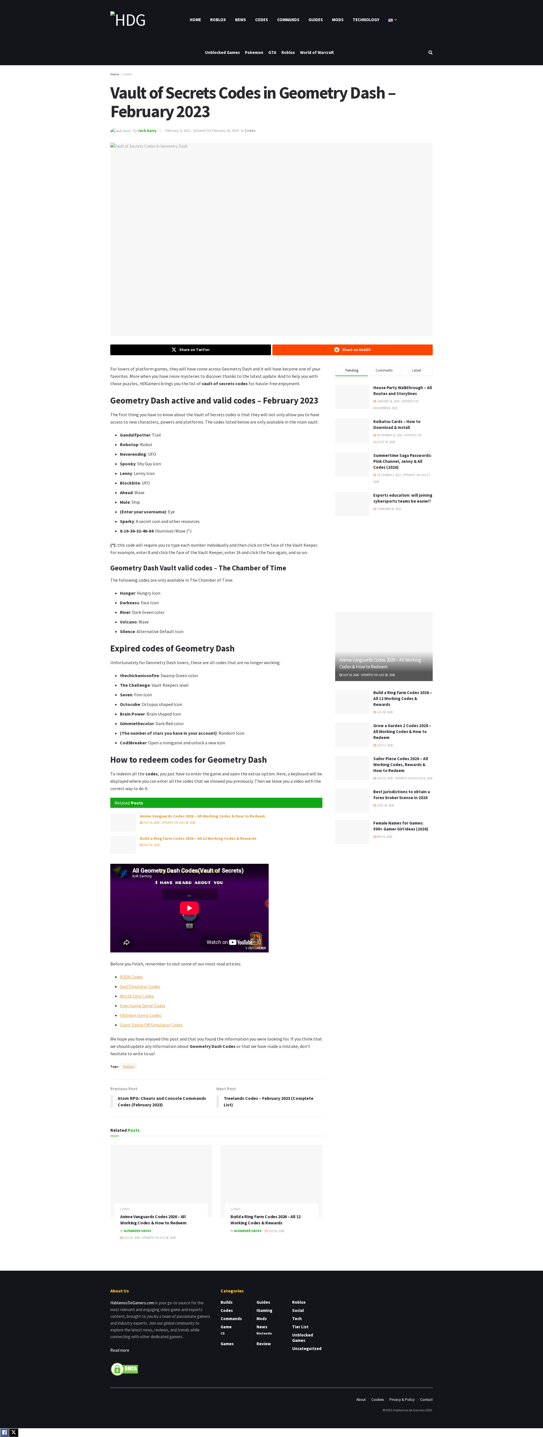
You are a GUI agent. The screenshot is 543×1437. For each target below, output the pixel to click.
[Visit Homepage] (127, 19)
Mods (338, 19)
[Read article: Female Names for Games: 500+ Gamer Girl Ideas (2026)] (352, 832)
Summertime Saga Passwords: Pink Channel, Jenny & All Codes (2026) (402, 461)
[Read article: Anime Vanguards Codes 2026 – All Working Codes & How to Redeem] (123, 823)
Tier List (300, 1326)
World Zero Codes (137, 996)
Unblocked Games (222, 52)
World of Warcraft (317, 52)
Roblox (218, 19)
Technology (366, 19)
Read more (119, 1350)
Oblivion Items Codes (140, 1015)
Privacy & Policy (402, 1399)
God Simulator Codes (140, 986)
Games (227, 1343)
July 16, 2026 (151, 845)
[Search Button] (430, 52)
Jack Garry (147, 130)
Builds (226, 1302)
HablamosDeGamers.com (132, 1302)
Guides (316, 19)
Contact (426, 1399)
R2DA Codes (131, 977)
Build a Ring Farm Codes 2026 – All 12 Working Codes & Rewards (198, 838)
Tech (297, 1318)
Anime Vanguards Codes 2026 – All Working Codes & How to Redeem (202, 816)
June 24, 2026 (385, 805)
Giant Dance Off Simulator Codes (151, 1025)
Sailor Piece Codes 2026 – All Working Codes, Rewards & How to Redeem (400, 764)
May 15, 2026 (384, 837)
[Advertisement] (384, 563)
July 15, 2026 (384, 745)
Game (226, 1326)
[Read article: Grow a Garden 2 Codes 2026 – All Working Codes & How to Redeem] (352, 735)
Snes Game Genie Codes (142, 1005)
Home (195, 19)
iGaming (264, 1310)
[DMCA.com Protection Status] (124, 1368)
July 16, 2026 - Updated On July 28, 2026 (169, 823)
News (240, 19)
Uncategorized (307, 1348)
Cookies (377, 1399)
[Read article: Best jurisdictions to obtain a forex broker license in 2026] (352, 801)
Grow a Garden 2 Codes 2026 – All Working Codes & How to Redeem (402, 731)
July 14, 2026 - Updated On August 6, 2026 (404, 778)
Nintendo (264, 1333)
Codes (261, 19)
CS (223, 1333)
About (361, 1399)
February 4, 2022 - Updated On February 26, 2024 (201, 130)
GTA (272, 52)
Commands (288, 19)
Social (298, 1310)
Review (264, 1343)
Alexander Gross (137, 1231)
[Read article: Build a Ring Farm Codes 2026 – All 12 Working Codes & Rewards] (123, 845)
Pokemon (254, 52)
